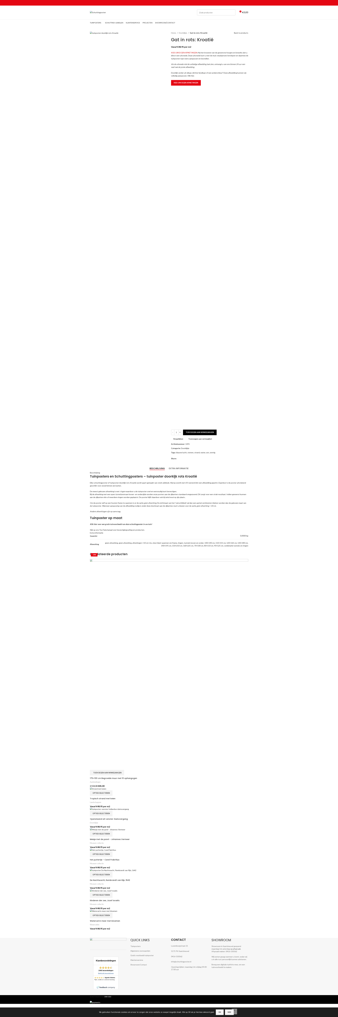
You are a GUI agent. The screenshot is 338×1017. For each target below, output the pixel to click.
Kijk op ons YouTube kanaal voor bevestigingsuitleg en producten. (117, 530)
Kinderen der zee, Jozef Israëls (105, 900)
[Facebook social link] (233, 3)
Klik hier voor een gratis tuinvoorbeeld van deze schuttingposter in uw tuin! (121, 524)
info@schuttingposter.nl (181, 961)
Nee (229, 1012)
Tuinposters (135, 946)
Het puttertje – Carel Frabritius (104, 859)
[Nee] (234, 1011)
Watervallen (94, 925)
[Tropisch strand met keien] (98, 788)
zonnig (212, 452)
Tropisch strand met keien (102, 798)
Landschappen (95, 802)
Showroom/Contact (138, 965)
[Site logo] (98, 12)
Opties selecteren (101, 793)
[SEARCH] (232, 12)
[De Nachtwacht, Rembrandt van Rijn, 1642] (113, 870)
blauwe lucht (181, 452)
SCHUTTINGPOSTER (97, 996)
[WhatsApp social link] (243, 3)
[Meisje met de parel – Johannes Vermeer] (107, 829)
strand (197, 452)
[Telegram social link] (246, 3)
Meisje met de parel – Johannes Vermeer (110, 839)
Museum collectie (97, 843)
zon (207, 452)
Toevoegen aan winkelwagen (200, 432)
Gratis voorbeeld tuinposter (142, 955)
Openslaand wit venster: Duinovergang (109, 819)
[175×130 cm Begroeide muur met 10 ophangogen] (169, 664)
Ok (219, 1012)
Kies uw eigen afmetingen (186, 83)
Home (173, 33)
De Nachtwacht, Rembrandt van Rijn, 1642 (110, 880)
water (203, 452)
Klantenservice (136, 960)
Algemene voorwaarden (140, 951)
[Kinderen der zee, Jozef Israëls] (103, 890)
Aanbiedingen (95, 782)
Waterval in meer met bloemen (105, 921)
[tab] (157, 468)
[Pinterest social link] (240, 3)
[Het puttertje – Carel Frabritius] (103, 850)
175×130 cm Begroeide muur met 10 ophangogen (113, 778)
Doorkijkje (183, 33)
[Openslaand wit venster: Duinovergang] (109, 809)
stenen (191, 452)
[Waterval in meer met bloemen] (103, 911)
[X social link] (237, 3)
